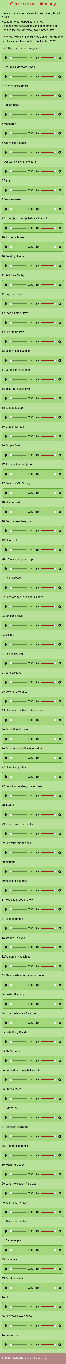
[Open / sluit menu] (3, 4)
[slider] (18, 57)
